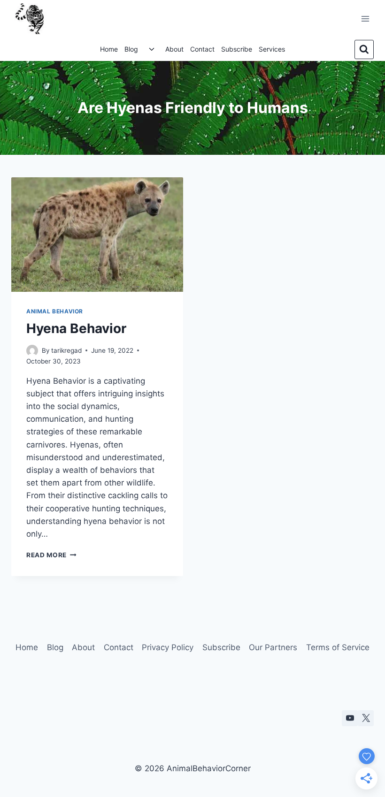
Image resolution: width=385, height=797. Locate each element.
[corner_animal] (366, 718)
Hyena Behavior (76, 328)
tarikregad (66, 350)
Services (272, 49)
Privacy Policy (167, 647)
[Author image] (32, 351)
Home (109, 49)
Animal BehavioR (54, 311)
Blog (131, 49)
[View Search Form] (364, 49)
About (174, 49)
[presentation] (97, 234)
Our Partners (273, 647)
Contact (202, 49)
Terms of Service (338, 647)
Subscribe (236, 49)
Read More (51, 555)
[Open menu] (365, 18)
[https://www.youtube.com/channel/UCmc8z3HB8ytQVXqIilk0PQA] (350, 718)
